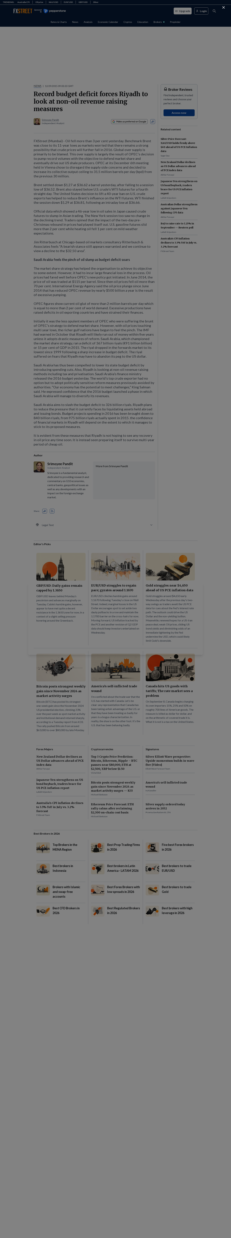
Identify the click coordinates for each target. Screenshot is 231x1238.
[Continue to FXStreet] (223, 7)
